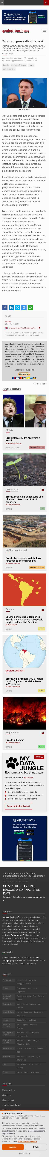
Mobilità (6, 1056)
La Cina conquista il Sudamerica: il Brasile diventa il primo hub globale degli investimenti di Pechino (24, 620)
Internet (20, 1048)
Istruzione (28, 1012)
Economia (7, 980)
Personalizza (24, 1153)
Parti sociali (38, 1012)
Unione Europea (32, 1032)
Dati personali (8, 1110)
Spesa (25, 1025)
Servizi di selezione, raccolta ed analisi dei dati (22, 889)
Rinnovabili (21, 1040)
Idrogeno (36, 1040)
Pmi (39, 1004)
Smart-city (20, 1056)
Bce (34, 996)
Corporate (7, 1004)
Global (41, 629)
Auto (38, 1056)
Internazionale (22, 1036)
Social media (38, 1048)
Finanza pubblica (6, 1025)
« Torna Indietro (40, 384)
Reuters (8, 322)
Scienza (28, 1048)
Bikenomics (21, 1060)
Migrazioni (21, 992)
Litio (28, 1044)
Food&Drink (21, 1064)
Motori (26, 1072)
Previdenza (21, 1016)
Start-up (20, 1008)
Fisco (19, 1025)
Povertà (29, 984)
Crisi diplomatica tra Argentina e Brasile (23, 439)
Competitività (22, 980)
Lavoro (19, 1012)
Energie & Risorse (37, 567)
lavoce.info (12, 489)
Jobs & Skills (8, 1012)
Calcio (19, 1072)
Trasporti (30, 1056)
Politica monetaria (24, 996)
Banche (41, 996)
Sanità (30, 1064)
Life (42, 509)
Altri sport (35, 1072)
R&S (18, 1052)
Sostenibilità (21, 1020)
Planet (41, 747)
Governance (21, 988)
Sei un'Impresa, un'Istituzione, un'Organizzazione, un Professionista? (24, 874)
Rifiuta (36, 1147)
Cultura (38, 1064)
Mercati (20, 1000)
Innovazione (8, 1048)
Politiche (33, 1025)
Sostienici (6, 1095)
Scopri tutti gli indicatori (18, 806)
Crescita (32, 980)
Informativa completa (27, 1141)
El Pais (9, 430)
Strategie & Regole (37, 447)
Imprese (33, 1004)
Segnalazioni (8, 1100)
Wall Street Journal (16, 550)
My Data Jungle (28, 778)
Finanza (20, 1028)
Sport (5, 1072)
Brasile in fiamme (15, 740)
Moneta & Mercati (7, 997)
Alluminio (20, 1044)
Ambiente (32, 1020)
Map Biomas (12, 732)
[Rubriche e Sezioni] (2, 2)
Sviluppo (20, 984)
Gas (29, 1040)
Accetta (12, 1147)
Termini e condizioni (11, 1105)
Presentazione (8, 1090)
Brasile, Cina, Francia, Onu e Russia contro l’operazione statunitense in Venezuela (24, 681)
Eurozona (20, 1032)
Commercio (32, 988)
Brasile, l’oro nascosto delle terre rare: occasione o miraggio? (24, 559)
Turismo (20, 1068)
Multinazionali (22, 1004)
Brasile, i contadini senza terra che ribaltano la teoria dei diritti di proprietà (24, 499)
